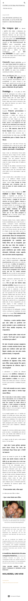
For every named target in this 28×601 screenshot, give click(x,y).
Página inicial (7, 8)
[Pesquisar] (25, 2)
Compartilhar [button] (5, 580)
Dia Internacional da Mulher (12, 582)
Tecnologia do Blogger (15, 596)
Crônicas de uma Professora (13, 5)
